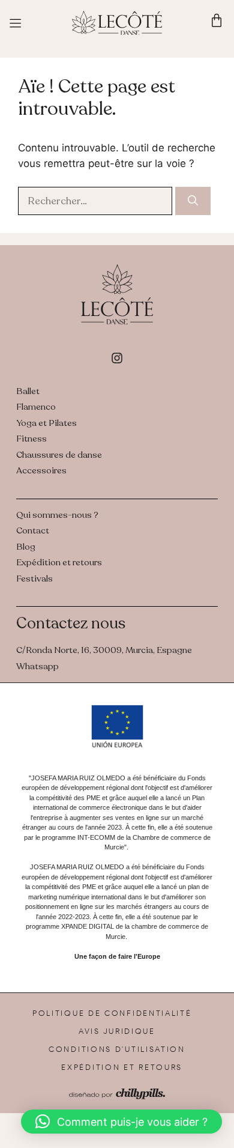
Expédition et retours (121, 1067)
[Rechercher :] (96, 201)
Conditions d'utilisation (117, 1049)
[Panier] (216, 20)
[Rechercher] (193, 201)
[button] (121, 1122)
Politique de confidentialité (112, 1013)
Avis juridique (117, 1031)
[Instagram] (117, 358)
